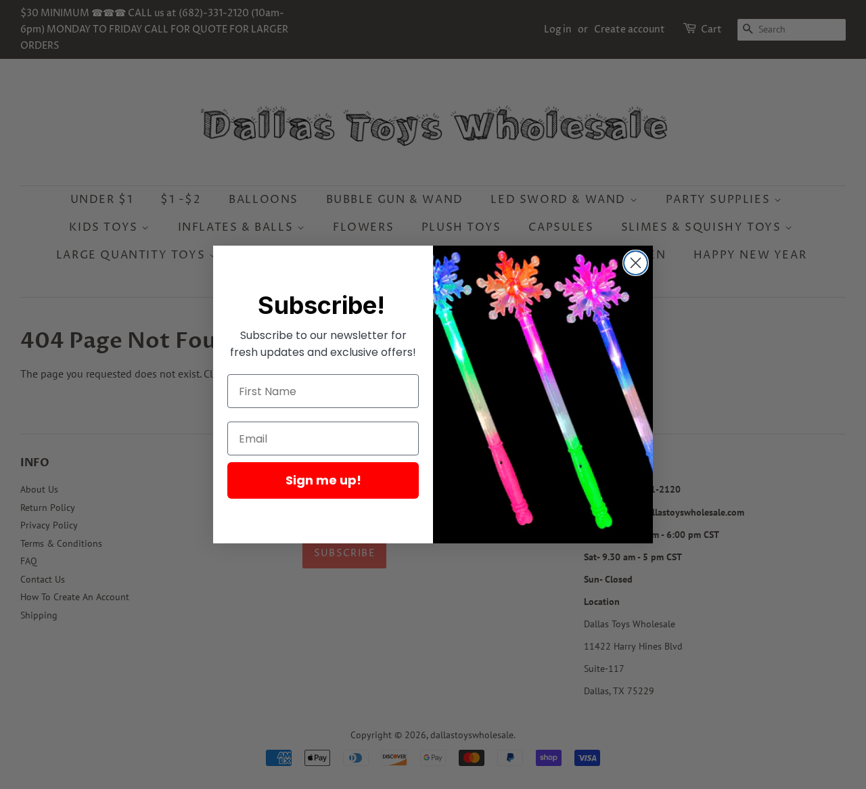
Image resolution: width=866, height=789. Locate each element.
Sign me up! (323, 480)
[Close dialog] (635, 263)
